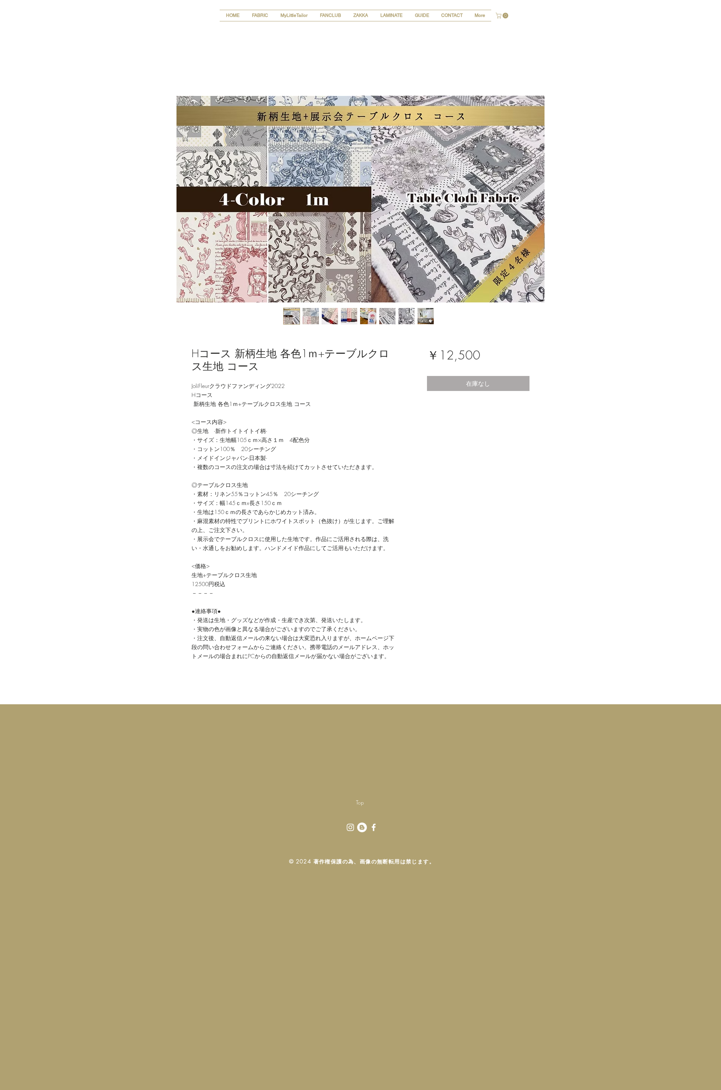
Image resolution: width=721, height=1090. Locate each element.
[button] (503, 15)
